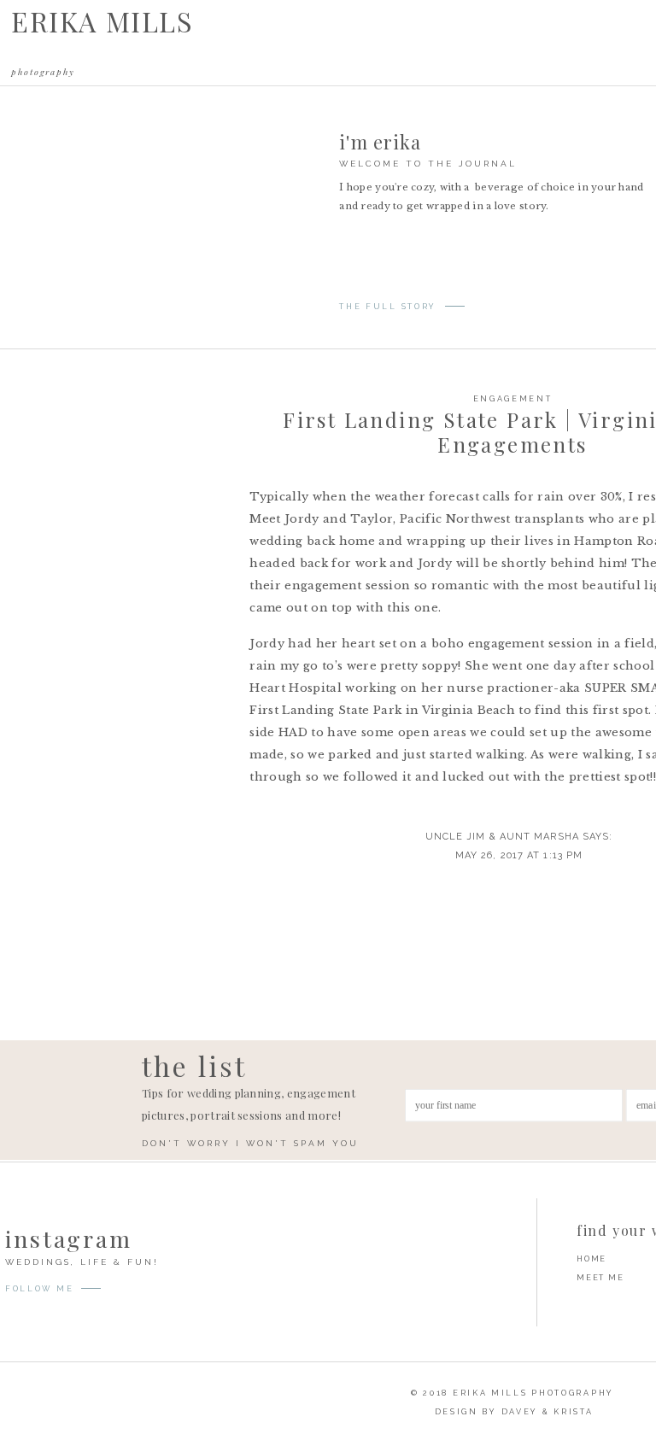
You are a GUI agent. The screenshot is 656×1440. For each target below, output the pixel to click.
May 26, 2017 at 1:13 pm (519, 855)
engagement (513, 399)
